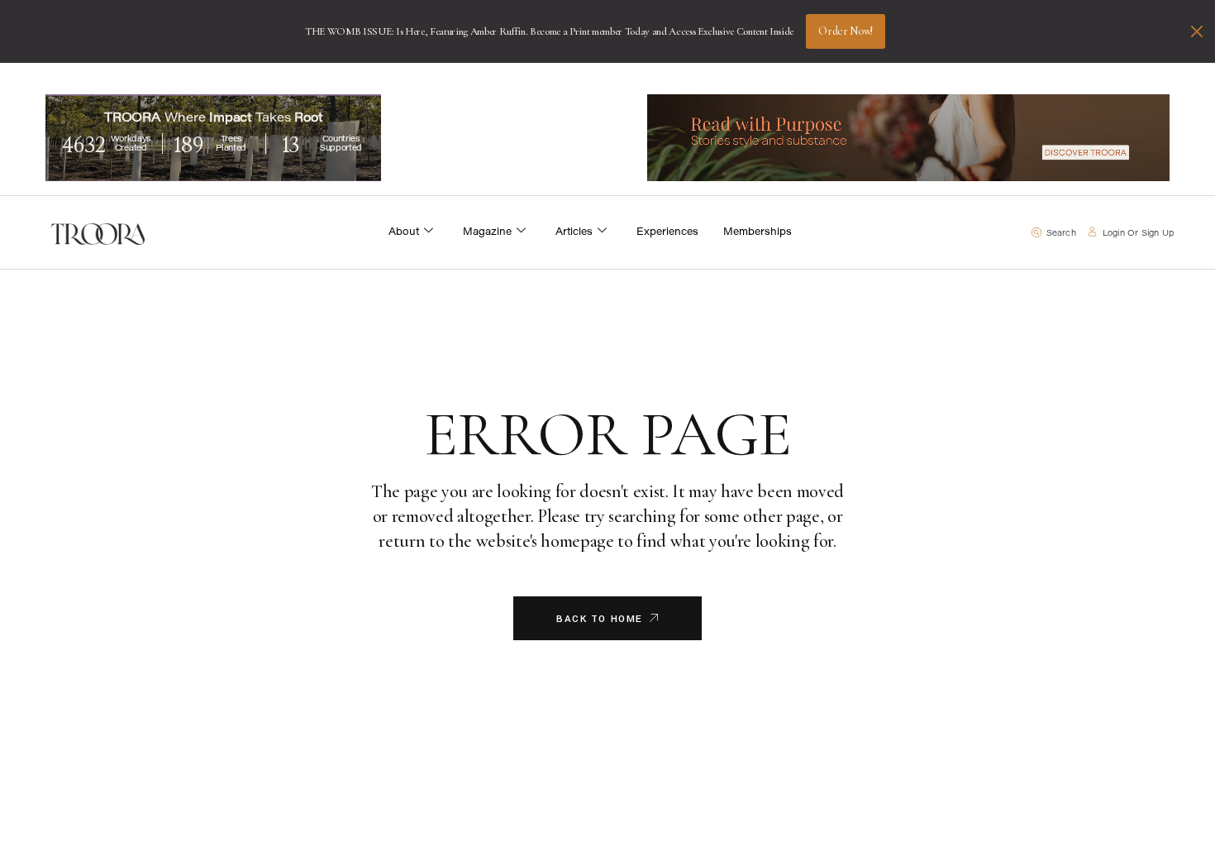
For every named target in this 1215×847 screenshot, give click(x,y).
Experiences (667, 232)
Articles (574, 232)
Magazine (487, 232)
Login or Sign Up (1138, 234)
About (403, 232)
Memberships (757, 232)
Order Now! (845, 31)
